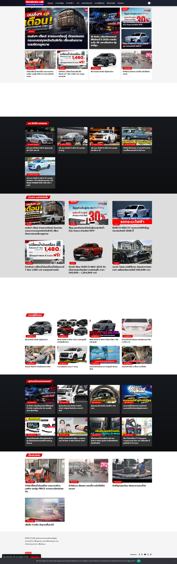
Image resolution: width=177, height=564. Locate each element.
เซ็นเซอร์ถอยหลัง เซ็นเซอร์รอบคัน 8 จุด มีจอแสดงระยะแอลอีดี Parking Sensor (40, 440)
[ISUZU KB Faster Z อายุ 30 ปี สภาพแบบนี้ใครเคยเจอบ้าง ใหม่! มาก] (137, 136)
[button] (145, 3)
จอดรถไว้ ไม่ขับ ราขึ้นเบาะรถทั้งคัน (134, 366)
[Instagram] (148, 554)
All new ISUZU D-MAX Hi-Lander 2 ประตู (72, 149)
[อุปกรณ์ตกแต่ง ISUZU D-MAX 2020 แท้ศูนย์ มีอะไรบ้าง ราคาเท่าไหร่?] (72, 394)
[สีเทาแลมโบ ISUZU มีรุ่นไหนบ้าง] (104, 60)
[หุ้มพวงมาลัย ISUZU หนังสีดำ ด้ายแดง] (105, 394)
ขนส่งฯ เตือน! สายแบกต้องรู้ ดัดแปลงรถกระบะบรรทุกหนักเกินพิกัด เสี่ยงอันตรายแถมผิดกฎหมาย (56, 40)
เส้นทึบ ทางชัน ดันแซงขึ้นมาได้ (39, 524)
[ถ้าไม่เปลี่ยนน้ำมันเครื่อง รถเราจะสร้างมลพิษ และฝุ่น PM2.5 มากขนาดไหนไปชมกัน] (40, 60)
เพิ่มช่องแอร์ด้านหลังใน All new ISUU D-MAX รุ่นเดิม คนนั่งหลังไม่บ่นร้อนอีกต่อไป (104, 440)
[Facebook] (139, 554)
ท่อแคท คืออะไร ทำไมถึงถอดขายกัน (38, 366)
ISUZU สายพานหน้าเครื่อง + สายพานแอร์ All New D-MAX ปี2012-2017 (72, 439)
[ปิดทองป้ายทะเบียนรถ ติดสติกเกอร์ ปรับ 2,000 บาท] (137, 328)
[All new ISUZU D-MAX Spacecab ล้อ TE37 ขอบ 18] (40, 136)
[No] (174, 561)
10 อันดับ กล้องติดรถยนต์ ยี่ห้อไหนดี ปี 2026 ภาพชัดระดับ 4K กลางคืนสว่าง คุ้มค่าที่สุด (104, 41)
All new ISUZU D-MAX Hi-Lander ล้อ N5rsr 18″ (104, 149)
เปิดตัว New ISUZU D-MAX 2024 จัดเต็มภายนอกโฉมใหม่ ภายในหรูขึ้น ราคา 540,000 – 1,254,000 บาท (87, 269)
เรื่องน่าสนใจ (31, 68)
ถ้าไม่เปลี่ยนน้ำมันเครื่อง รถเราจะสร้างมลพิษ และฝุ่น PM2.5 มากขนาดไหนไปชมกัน (40, 74)
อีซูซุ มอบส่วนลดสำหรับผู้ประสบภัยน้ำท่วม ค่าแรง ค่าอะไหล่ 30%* (136, 23)
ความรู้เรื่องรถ (96, 68)
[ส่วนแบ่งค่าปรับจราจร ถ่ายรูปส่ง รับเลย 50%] (105, 355)
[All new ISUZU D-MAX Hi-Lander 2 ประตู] (72, 136)
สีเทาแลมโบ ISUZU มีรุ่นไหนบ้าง (102, 71)
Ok (139, 561)
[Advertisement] (88, 100)
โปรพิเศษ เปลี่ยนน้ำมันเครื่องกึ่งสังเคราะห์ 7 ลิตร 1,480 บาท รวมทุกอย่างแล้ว (71, 74)
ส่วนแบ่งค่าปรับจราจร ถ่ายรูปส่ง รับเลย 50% (103, 367)
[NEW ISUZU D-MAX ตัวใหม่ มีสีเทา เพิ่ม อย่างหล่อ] (105, 328)
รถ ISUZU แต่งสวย (33, 144)
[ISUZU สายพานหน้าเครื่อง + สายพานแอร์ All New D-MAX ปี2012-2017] (72, 426)
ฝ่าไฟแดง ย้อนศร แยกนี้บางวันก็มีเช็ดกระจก (136, 72)
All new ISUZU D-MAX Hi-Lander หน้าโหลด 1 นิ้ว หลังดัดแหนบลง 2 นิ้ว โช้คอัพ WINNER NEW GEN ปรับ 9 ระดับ (40, 182)
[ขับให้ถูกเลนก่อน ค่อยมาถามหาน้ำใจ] (132, 471)
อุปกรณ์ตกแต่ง (32, 402)
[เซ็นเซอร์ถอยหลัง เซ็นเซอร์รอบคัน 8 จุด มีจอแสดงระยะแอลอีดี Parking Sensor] (40, 426)
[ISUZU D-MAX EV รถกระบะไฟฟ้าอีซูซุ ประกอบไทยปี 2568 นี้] (136, 39)
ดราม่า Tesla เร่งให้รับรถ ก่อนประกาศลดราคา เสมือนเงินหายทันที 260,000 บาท (131, 268)
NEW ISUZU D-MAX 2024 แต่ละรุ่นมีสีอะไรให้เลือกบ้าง (71, 340)
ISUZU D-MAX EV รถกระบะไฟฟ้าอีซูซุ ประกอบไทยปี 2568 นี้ (135, 45)
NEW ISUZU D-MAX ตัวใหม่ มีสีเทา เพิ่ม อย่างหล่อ (104, 340)
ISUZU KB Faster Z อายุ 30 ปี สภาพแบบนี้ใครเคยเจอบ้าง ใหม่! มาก (136, 149)
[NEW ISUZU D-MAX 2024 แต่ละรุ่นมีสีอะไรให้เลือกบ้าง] (72, 328)
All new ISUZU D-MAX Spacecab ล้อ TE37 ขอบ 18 (40, 149)
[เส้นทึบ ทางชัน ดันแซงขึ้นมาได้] (45, 510)
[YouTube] (145, 554)
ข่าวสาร (31, 31)
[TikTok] (150, 554)
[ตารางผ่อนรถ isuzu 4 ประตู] (72, 355)
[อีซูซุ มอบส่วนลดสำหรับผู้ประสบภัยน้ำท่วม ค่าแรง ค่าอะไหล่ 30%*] (136, 18)
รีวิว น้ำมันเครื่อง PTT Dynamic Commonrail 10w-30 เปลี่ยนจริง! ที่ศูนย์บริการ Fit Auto (136, 440)
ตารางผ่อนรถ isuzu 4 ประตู (67, 366)
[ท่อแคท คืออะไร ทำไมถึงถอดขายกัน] (40, 355)
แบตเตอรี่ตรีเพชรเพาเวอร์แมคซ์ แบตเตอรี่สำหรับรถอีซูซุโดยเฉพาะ (135, 407)
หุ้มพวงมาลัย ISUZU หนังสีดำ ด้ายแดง (103, 407)
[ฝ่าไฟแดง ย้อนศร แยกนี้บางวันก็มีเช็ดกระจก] (136, 60)
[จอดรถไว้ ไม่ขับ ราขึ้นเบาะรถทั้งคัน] (137, 355)
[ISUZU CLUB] (34, 3)
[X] (142, 554)
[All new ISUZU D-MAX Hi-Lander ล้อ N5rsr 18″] (105, 136)
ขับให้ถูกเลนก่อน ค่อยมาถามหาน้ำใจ (129, 485)
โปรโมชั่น (62, 68)
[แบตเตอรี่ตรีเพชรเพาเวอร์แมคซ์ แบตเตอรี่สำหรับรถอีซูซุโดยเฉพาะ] (137, 394)
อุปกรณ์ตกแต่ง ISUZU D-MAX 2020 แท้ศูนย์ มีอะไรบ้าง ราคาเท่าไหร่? (71, 408)
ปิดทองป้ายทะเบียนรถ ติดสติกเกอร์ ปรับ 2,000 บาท (136, 340)
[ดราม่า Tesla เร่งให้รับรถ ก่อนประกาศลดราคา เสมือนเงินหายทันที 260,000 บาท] (132, 252)
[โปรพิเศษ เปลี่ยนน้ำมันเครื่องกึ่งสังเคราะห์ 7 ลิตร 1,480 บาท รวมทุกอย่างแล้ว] (72, 60)
